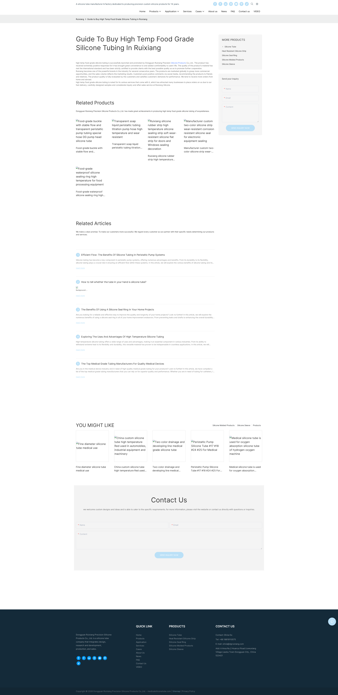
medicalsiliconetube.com (159, 691)
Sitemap (177, 691)
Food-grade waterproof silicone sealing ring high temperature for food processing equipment (89, 193)
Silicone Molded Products (223, 425)
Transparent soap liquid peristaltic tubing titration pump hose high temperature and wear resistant (126, 146)
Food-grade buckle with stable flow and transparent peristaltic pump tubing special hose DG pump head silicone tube (90, 150)
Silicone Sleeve (243, 425)
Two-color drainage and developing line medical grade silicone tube (165, 469)
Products (257, 425)
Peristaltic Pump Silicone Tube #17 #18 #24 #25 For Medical (205, 469)
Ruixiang (80, 19)
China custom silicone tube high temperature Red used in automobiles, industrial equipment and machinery (129, 469)
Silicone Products (178, 63)
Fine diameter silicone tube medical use (91, 469)
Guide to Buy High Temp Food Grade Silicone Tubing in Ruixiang (117, 19)
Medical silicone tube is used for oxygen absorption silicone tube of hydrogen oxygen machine (245, 469)
